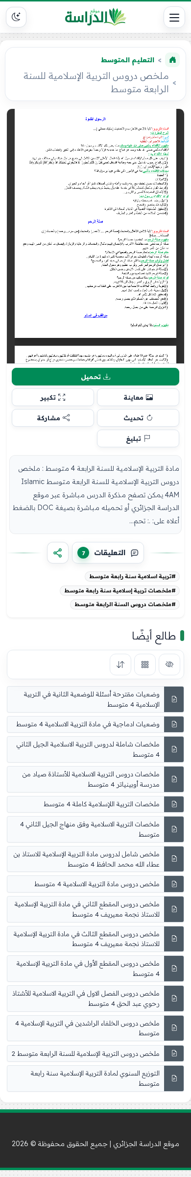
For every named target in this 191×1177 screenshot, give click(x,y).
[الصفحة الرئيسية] (172, 59)
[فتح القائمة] (174, 17)
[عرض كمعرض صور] (145, 664)
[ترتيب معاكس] (120, 664)
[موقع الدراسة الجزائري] (95, 17)
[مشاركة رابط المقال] (58, 552)
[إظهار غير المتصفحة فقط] (169, 664)
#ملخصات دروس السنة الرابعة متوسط (125, 604)
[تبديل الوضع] (16, 17)
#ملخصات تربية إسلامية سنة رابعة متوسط (120, 590)
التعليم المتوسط (127, 59)
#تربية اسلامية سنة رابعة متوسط (132, 576)
